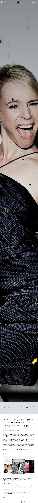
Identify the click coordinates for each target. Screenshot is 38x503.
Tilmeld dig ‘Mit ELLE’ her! (8, 489)
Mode (19, 404)
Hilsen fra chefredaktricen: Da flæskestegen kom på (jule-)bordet (18, 449)
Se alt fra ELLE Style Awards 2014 (12, 430)
